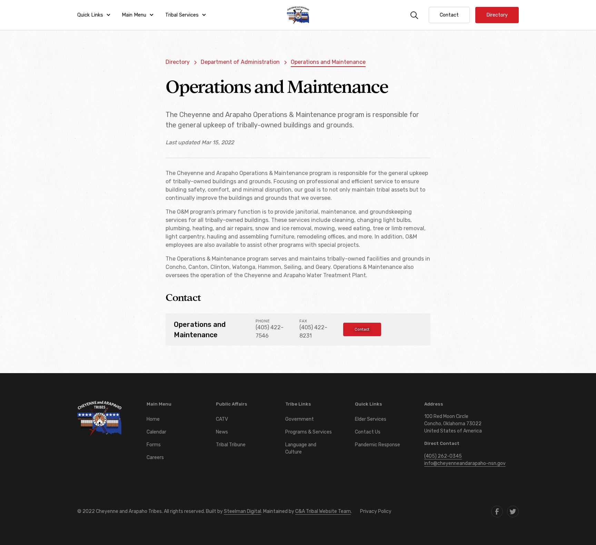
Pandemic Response (377, 445)
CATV (222, 419)
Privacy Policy (375, 511)
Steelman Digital (242, 511)
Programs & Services (308, 432)
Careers (155, 457)
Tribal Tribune (231, 445)
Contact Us (367, 432)
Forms (154, 445)
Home (153, 419)
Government (299, 419)
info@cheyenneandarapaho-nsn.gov (465, 463)
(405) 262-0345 (443, 456)
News (222, 432)
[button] (94, 15)
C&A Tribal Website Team (323, 511)
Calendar (156, 432)
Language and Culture (300, 448)
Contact (362, 329)
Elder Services (370, 419)
